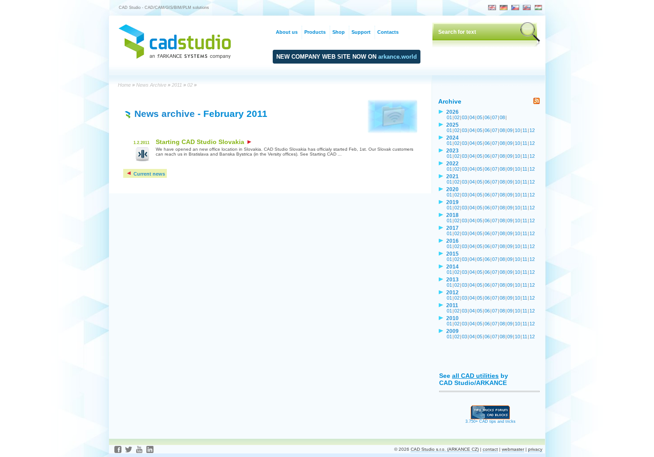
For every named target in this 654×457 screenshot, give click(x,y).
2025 (452, 125)
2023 (452, 150)
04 (472, 117)
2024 (452, 137)
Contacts (388, 32)
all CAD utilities (475, 375)
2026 (452, 112)
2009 (452, 331)
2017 (452, 228)
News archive (164, 113)
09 (510, 130)
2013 (452, 279)
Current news (148, 173)
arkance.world (397, 56)
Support (361, 32)
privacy (535, 449)
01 (449, 117)
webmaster (513, 449)
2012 (452, 292)
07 (494, 117)
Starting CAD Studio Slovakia (201, 141)
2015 (452, 254)
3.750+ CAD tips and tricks (490, 421)
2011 (177, 85)
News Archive (151, 85)
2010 (452, 318)
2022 (452, 163)
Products (315, 32)
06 (487, 117)
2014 (452, 266)
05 (479, 117)
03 (464, 117)
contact (490, 449)
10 (517, 130)
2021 (452, 176)
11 (524, 130)
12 (532, 130)
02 (190, 85)
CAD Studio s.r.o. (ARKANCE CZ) (445, 449)
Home (124, 85)
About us (287, 32)
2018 (452, 215)
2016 (452, 241)
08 (502, 117)
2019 (452, 202)
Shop (338, 32)
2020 (452, 189)
